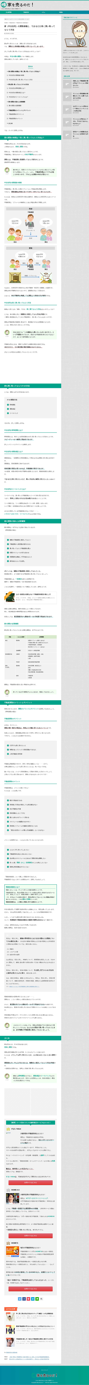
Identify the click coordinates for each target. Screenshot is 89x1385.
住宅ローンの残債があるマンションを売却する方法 (80, 134)
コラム (43, 12)
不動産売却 (26, 12)
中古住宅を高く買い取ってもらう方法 (20, 79)
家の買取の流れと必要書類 (16, 101)
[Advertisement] (30, 368)
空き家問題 (8, 12)
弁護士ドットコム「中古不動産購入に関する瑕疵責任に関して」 (24, 986)
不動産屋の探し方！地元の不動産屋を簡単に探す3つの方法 (34, 1339)
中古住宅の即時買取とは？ (17, 88)
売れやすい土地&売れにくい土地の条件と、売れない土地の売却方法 (29, 1359)
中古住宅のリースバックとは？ (18, 97)
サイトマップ (44, 1370)
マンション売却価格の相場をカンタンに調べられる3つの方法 (80, 96)
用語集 (61, 12)
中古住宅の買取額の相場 (16, 75)
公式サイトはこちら (30, 1182)
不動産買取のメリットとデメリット (19, 110)
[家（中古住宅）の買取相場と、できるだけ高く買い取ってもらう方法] (33, 1299)
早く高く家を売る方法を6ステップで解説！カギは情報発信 (34, 1313)
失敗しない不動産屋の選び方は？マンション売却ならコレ (80, 83)
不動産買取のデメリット (16, 114)
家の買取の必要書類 (15, 105)
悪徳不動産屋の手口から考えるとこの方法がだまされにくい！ (35, 1326)
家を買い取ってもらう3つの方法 (18, 84)
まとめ (10, 123)
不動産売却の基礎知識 (11, 1352)
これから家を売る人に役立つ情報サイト (44, 1380)
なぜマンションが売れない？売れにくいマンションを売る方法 (80, 109)
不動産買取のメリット (16, 118)
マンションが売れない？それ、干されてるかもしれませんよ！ (80, 121)
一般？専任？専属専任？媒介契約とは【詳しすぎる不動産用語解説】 (29, 1357)
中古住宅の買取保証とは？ (17, 92)
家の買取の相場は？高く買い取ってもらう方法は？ (24, 71)
